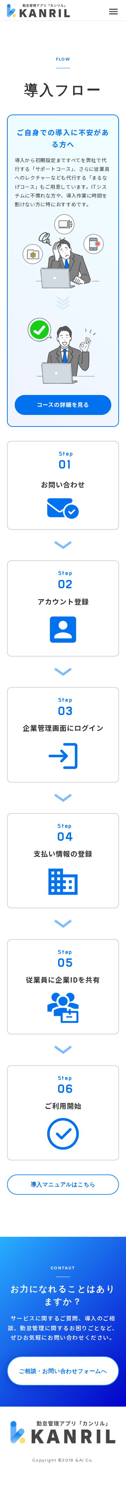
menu (113, 11)
